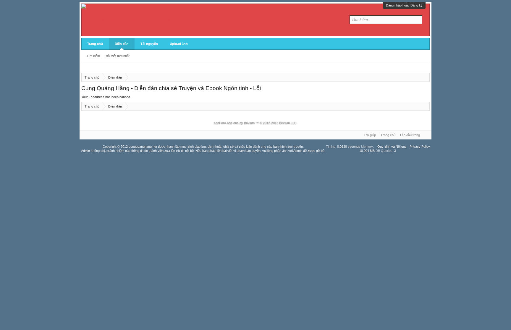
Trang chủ (95, 43)
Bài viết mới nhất (118, 56)
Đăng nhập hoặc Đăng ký (404, 5)
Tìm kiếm (93, 56)
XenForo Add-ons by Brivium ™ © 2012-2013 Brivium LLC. (255, 123)
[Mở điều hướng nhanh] (425, 77)
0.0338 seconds (348, 146)
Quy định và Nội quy (392, 146)
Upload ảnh (179, 43)
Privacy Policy (420, 146)
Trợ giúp (370, 135)
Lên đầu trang (410, 135)
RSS (426, 135)
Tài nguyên (149, 43)
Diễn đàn (122, 43)
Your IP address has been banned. (106, 97)
